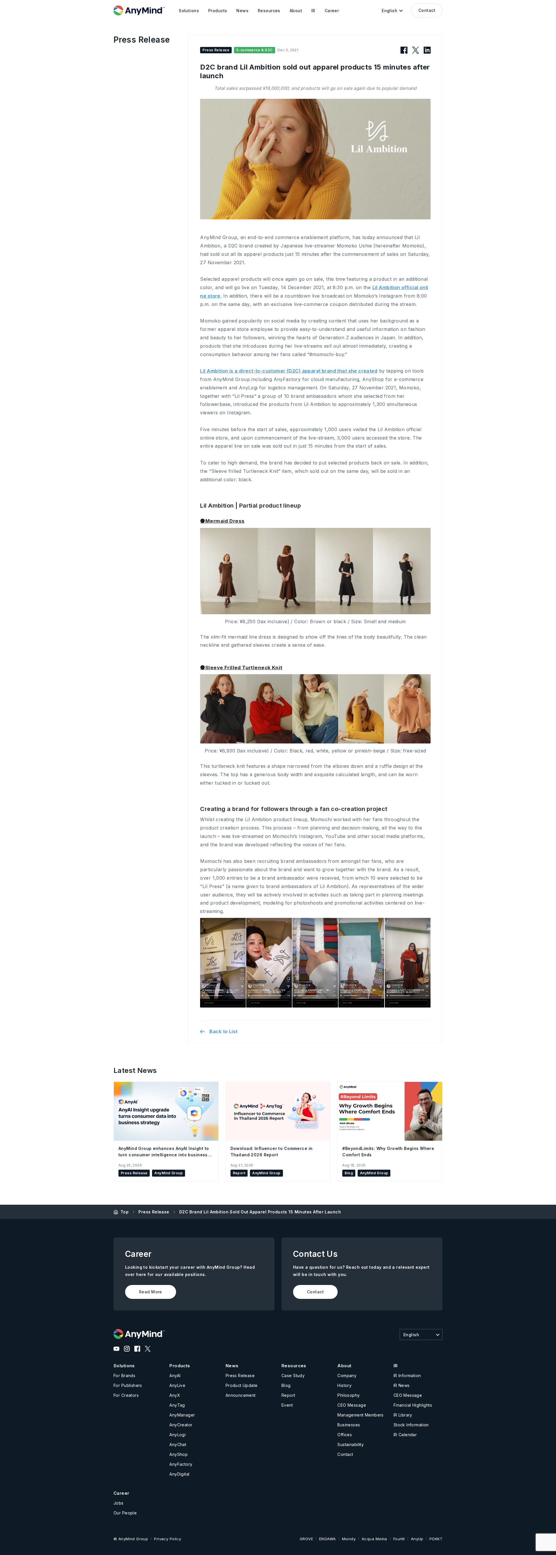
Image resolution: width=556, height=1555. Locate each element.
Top (124, 1211)
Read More (150, 1291)
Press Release (153, 1211)
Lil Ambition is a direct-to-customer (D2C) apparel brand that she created (288, 371)
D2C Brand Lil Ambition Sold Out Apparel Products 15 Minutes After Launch (260, 1211)
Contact (426, 10)
